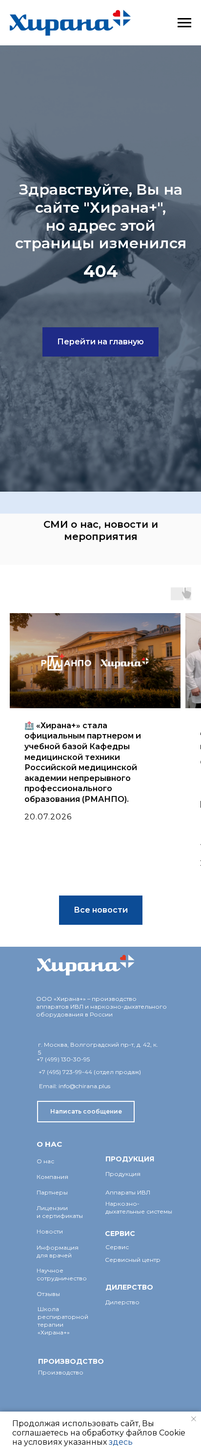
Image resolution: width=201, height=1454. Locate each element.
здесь (121, 1442)
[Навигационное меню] (184, 23)
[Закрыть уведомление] (194, 1419)
